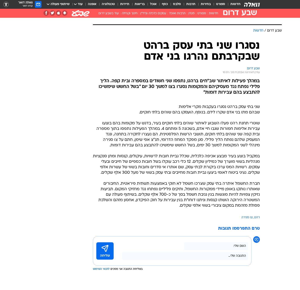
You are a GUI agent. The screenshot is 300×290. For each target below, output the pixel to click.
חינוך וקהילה (129, 13)
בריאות (140, 4)
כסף (165, 4)
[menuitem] (232, 4)
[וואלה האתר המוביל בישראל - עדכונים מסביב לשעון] (252, 4)
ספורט (220, 4)
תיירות (124, 4)
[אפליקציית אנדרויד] (64, 13)
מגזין (191, 13)
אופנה (92, 4)
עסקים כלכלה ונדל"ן (153, 13)
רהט (257, 217)
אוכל (153, 4)
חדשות (235, 4)
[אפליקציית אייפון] (58, 13)
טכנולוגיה (108, 4)
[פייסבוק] (46, 13)
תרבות (190, 4)
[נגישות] (6, 4)
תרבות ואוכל (177, 13)
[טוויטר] (52, 13)
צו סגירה (247, 217)
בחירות (206, 4)
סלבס (177, 4)
